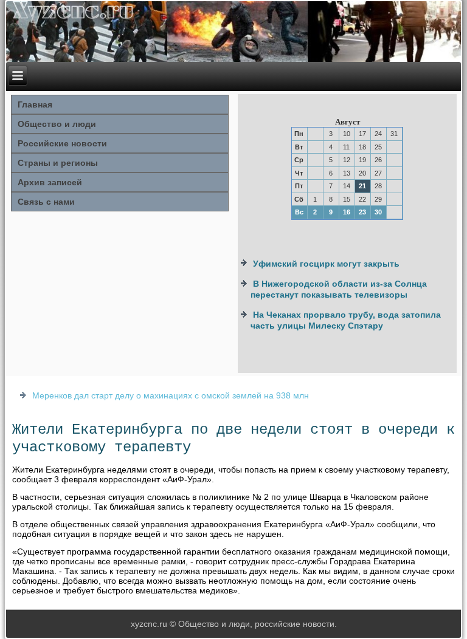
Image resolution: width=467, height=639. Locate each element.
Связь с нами (46, 202)
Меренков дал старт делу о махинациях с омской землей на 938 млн (170, 395)
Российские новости (62, 143)
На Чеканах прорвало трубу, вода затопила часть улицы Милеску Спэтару (346, 320)
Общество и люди (57, 124)
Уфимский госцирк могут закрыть (326, 263)
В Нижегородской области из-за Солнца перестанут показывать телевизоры (339, 289)
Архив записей (50, 182)
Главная (35, 104)
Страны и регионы (58, 163)
